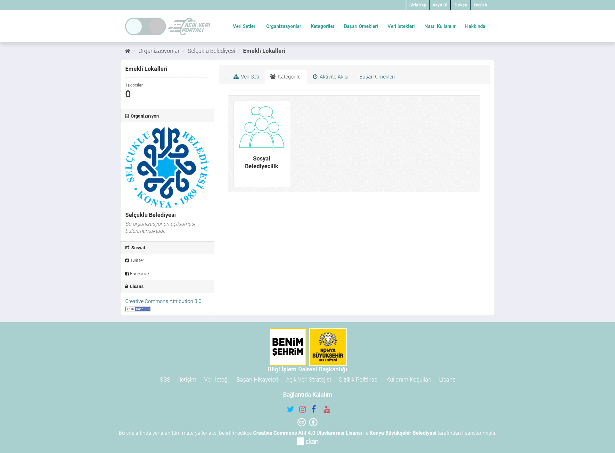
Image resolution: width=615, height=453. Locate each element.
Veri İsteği (216, 379)
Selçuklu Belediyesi (211, 50)
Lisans (447, 379)
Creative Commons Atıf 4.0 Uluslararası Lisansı (307, 433)
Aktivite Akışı (333, 77)
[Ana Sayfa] (127, 50)
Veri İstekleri (401, 26)
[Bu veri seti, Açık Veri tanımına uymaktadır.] (138, 308)
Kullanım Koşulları (408, 379)
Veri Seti (249, 77)
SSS (165, 379)
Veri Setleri (245, 26)
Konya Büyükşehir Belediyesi (403, 433)
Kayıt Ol (440, 5)
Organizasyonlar (283, 26)
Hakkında (475, 26)
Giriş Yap (417, 5)
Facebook (139, 273)
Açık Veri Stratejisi (308, 379)
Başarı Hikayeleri (257, 379)
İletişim (187, 379)
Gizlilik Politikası (359, 379)
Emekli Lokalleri (264, 50)
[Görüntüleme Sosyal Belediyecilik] (261, 144)
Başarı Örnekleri (361, 26)
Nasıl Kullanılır (439, 26)
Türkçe (460, 5)
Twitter (136, 260)
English (480, 5)
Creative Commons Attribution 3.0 (163, 301)
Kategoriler (322, 26)
